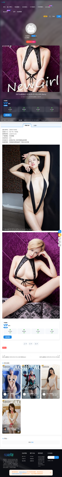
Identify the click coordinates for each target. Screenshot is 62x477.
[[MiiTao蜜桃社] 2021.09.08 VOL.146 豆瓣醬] (11, 412)
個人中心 (24, 456)
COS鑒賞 (32, 7)
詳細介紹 (27, 125)
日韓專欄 (40, 7)
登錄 (32, 442)
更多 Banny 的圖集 (31, 41)
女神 (14, 11)
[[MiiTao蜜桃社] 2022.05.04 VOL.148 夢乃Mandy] (31, 377)
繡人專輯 (9, 7)
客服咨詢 (32, 458)
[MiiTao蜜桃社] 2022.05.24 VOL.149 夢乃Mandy (13, 394)
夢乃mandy (6, 391)
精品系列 (6, 11)
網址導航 (24, 460)
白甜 (44, 391)
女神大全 (24, 458)
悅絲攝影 (17, 7)
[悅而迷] (3, 2)
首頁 (4, 7)
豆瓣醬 (5, 426)
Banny (33, 35)
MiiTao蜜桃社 (33, 37)
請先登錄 (7, 115)
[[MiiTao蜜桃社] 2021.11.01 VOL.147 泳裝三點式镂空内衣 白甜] (50, 377)
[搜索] (50, 16)
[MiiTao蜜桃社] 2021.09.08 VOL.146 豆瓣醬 (13, 429)
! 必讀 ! (35, 125)
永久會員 (48, 6)
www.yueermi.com (17, 473)
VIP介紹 (31, 456)
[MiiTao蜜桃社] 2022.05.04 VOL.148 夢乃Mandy (33, 394)
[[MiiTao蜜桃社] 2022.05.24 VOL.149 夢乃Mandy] (11, 377)
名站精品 (24, 7)
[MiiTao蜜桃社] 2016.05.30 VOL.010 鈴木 (49, 357)
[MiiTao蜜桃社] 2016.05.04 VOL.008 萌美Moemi (14, 357)
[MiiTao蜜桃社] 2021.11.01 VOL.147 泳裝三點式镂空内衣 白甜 (52, 394)
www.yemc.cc (23, 472)
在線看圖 (19, 11)
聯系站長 (22, 140)
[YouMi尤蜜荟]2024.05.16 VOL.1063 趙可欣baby (39, 120)
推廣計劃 (32, 460)
